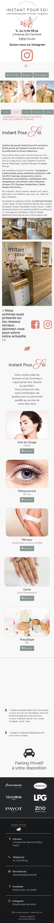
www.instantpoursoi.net (25, 874)
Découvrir (28, 451)
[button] (8, 475)
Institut (16, 112)
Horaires (26, 112)
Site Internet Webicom (27, 919)
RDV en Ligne (13, 75)
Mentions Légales (26, 916)
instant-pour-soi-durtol (24, 904)
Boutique (27, 75)
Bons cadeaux (41, 75)
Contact (48, 112)
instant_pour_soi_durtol (25, 889)
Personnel (37, 112)
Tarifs (6, 112)
